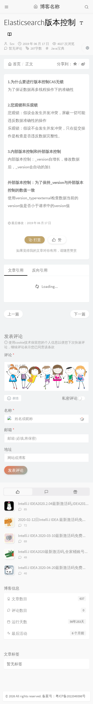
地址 (8, 449)
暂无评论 (15, 48)
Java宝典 (57, 48)
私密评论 (70, 398)
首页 (17, 63)
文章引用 (16, 270)
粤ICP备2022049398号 (71, 696)
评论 (9, 354)
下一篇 (80, 314)
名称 (9, 410)
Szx (12, 44)
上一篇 (13, 314)
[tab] (17, 491)
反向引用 (40, 270)
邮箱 (9, 429)
